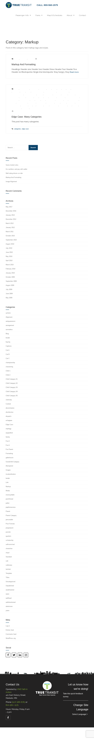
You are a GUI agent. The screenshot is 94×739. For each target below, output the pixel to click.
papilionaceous (74, 100)
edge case (25, 129)
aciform (16, 89)
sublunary (40, 105)
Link (7, 482)
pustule (57, 103)
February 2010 (10, 269)
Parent (14, 103)
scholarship (71, 103)
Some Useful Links (12, 165)
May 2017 (9, 207)
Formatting (23, 59)
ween (70, 105)
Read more (74, 72)
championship (76, 89)
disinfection (57, 94)
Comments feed (11, 634)
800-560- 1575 (12, 705)
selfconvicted (16, 105)
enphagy (22, 97)
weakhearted (63, 105)
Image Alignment (11, 181)
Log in (8, 626)
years (32, 108)
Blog (7, 333)
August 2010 (10, 244)
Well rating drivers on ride (14, 173)
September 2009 (11, 281)
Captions (9, 346)
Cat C (69, 89)
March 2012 (10, 223)
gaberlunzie (61, 97)
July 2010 (9, 248)
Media (43, 100)
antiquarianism (24, 89)
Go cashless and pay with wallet (16, 169)
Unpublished (54, 105)
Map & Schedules (54, 15)
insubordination (25, 100)
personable (32, 103)
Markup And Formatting (24, 64)
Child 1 (23, 92)
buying (54, 89)
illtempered (15, 100)
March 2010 (10, 265)
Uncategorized (10, 581)
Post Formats (41, 103)
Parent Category (22, 103)
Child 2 (28, 92)
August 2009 (10, 285)
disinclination (48, 94)
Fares (37, 15)
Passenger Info (22, 15)
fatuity (36, 97)
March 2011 (9, 231)
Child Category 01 (37, 92)
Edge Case (15, 97)
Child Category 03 (63, 92)
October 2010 (10, 236)
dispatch (65, 94)
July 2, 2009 (18, 111)
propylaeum (50, 103)
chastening (16, 92)
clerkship (40, 94)
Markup (30, 59)
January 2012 (10, 227)
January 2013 (10, 215)
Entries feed (10, 630)
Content (16, 59)
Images (8, 470)
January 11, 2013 (43, 59)
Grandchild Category (72, 97)
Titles (7, 577)
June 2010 (9, 252)
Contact (82, 15)
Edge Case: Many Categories (26, 116)
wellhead (75, 105)
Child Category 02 (50, 92)
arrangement (34, 89)
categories (17, 129)
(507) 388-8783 (18, 702)
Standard (9, 557)
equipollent (29, 97)
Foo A (41, 97)
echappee (71, 94)
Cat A (59, 89)
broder (49, 89)
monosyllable (50, 100)
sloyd (30, 105)
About (69, 15)
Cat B (64, 89)
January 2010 (10, 273)
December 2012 (11, 219)
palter (66, 100)
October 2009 (10, 277)
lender (33, 100)
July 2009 (9, 289)
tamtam (46, 105)
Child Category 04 (17, 94)
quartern (63, 103)
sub (34, 105)
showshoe (24, 105)
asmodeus (42, 89)
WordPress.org (11, 638)
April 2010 (9, 260)
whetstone (25, 108)
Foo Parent (52, 97)
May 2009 (9, 298)
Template (9, 573)
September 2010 (11, 240)
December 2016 (11, 211)
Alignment (9, 317)
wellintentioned (16, 108)
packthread (59, 100)
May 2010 (9, 256)
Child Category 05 (30, 94)
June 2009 (9, 293)
